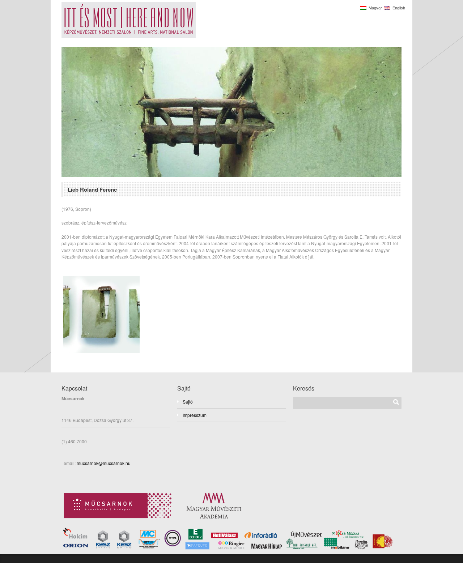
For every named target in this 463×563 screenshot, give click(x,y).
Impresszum (195, 415)
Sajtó (188, 401)
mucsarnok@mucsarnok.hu (103, 463)
